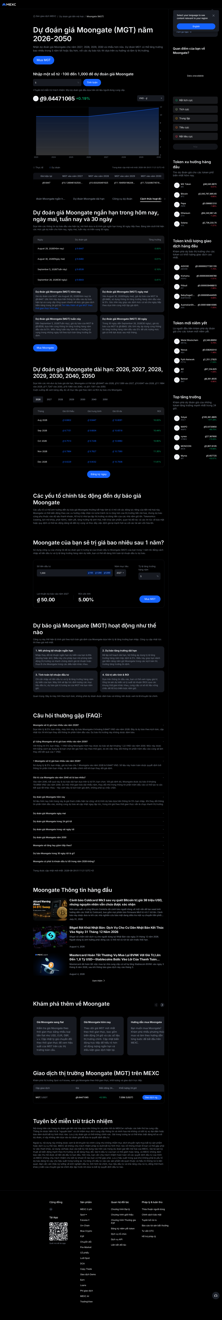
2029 (71, 399)
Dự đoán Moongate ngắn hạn (49, 198)
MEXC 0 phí (86, 1209)
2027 (49, 399)
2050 (105, 399)
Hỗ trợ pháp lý (149, 1236)
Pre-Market (86, 1247)
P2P (82, 1236)
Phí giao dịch (86, 1290)
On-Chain (85, 1225)
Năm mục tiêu (121, 566)
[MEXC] (9, 4)
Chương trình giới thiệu (122, 1214)
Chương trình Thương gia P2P (123, 1221)
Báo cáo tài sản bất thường (155, 1225)
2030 (82, 399)
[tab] (48, 199)
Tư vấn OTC (148, 1231)
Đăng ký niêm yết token (123, 1228)
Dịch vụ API (116, 1239)
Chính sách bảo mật (151, 1214)
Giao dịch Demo (88, 1274)
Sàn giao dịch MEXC (46, 16)
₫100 (90, 573)
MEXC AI (84, 1296)
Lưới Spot (85, 1258)
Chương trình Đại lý (120, 1209)
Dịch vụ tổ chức (119, 1234)
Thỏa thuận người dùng (153, 1209)
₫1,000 (98, 573)
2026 (38, 399)
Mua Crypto (86, 1231)
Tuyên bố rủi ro (149, 1220)
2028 (60, 399)
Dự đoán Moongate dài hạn (89, 198)
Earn (82, 1280)
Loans (83, 1285)
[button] (98, 725)
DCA (82, 1263)
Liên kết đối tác (118, 1244)
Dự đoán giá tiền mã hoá (71, 16)
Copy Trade (86, 1269)
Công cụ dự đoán (122, 198)
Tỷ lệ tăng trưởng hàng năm (147, 568)
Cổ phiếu (84, 1252)
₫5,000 (107, 573)
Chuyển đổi (85, 1241)
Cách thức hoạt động (152, 198)
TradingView (86, 1301)
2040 (94, 399)
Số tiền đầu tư (44, 566)
